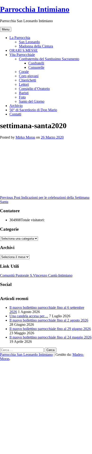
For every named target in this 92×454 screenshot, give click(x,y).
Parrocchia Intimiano (34, 9)
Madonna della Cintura (36, 46)
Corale (24, 72)
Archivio (16, 106)
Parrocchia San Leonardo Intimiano (26, 354)
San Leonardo (29, 42)
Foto (22, 97)
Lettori (24, 84)
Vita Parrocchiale (22, 55)
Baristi (24, 93)
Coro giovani (28, 76)
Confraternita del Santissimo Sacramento (49, 59)
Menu (5, 29)
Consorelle (36, 67)
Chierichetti (27, 80)
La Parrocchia (19, 38)
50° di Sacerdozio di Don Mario (33, 110)
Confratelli (36, 63)
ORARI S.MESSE (23, 50)
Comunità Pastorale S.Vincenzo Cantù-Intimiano (36, 275)
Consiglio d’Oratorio (34, 89)
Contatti (15, 114)
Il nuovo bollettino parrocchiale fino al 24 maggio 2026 (50, 337)
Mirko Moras (25, 137)
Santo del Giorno (31, 101)
